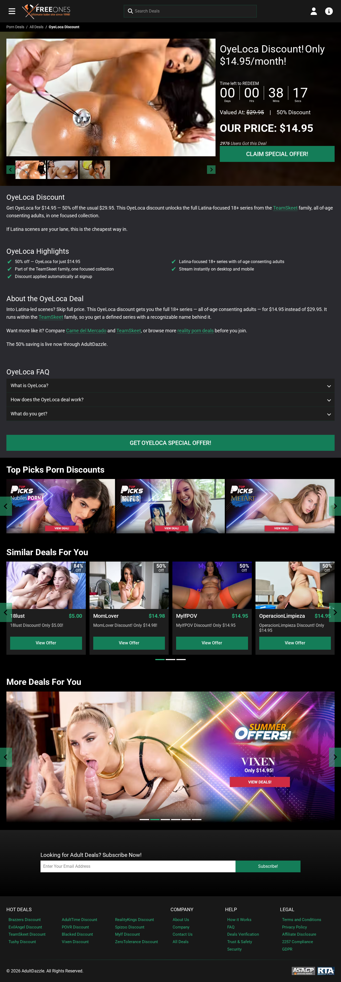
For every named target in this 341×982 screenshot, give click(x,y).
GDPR (287, 949)
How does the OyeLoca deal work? (47, 399)
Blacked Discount (77, 934)
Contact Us (183, 934)
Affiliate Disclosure (299, 934)
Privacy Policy (294, 927)
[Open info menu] (329, 11)
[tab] (160, 659)
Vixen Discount (75, 941)
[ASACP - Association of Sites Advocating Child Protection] (303, 970)
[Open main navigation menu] (12, 11)
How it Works (239, 919)
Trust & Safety (239, 941)
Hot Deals (19, 909)
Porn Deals (15, 27)
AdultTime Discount (79, 919)
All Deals (36, 27)
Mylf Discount (127, 934)
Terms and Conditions (301, 919)
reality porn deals (195, 330)
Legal (287, 909)
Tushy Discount (22, 941)
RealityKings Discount (134, 919)
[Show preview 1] (30, 170)
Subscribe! (268, 866)
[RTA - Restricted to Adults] (326, 970)
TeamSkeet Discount (27, 934)
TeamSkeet (285, 208)
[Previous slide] (6, 506)
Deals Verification (243, 934)
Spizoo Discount (129, 927)
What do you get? (29, 413)
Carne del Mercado (86, 330)
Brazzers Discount (25, 919)
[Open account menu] (313, 11)
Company (181, 909)
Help (231, 909)
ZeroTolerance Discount (136, 941)
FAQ (230, 927)
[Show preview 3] (95, 170)
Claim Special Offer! (277, 153)
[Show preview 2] (62, 170)
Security (234, 949)
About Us (181, 919)
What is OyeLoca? (29, 385)
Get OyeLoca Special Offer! (170, 442)
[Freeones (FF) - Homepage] (46, 11)
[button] (30, 170)
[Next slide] (211, 169)
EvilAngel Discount (25, 927)
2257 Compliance (297, 941)
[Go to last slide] (10, 169)
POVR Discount (75, 927)
